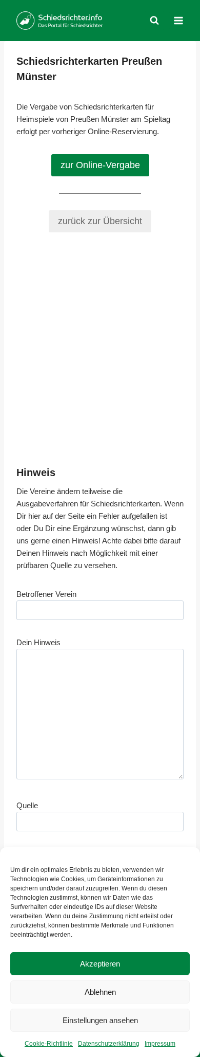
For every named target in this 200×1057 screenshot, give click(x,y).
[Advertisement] (100, 349)
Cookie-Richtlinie (49, 1043)
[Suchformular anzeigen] (154, 20)
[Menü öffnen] (178, 20)
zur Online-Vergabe (100, 165)
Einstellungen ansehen (100, 1020)
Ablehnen (100, 992)
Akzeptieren (100, 963)
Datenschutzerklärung (108, 1043)
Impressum (160, 1043)
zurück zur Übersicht (100, 221)
